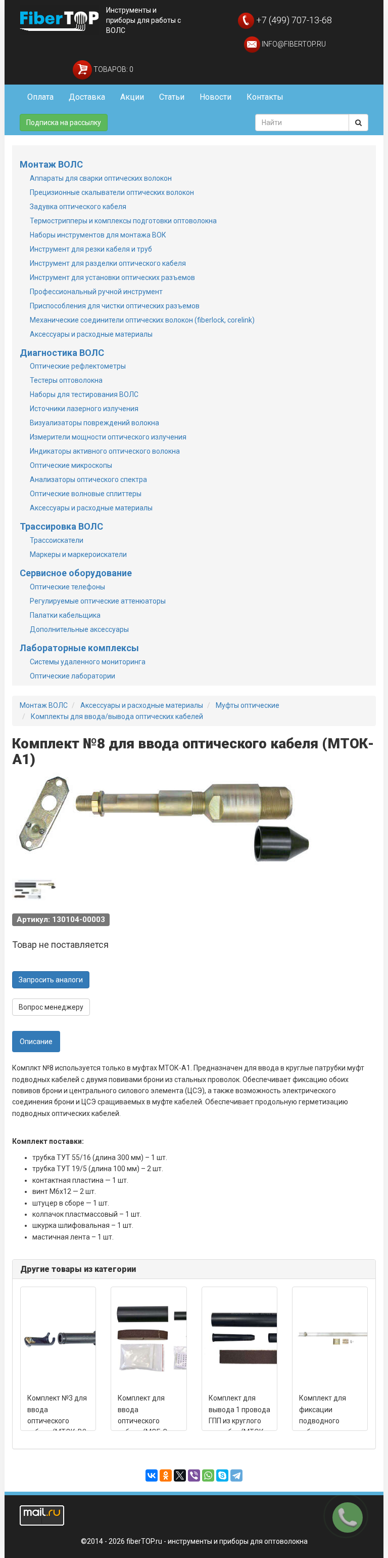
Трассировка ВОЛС (61, 526)
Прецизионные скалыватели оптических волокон (112, 192)
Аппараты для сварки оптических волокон (101, 178)
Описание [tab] (36, 1041)
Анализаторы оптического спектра (88, 479)
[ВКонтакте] (152, 1475)
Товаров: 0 (112, 69)
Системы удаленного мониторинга (88, 662)
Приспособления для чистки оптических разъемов (115, 306)
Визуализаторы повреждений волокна (94, 423)
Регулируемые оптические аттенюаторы (98, 601)
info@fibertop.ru (293, 44)
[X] (180, 1475)
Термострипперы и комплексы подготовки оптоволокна (123, 221)
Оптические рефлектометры (78, 366)
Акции (132, 97)
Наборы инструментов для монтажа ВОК (98, 235)
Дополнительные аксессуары (79, 629)
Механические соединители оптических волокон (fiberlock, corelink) (142, 320)
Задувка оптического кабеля (78, 207)
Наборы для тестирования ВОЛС (84, 394)
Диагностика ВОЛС (62, 352)
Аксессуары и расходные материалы (91, 334)
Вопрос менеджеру (51, 1007)
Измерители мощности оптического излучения (108, 437)
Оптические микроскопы (71, 465)
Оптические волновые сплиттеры (85, 494)
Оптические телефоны (67, 587)
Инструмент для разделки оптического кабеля (108, 263)
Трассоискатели (56, 540)
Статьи (171, 97)
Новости (215, 97)
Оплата (40, 97)
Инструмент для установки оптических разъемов (112, 277)
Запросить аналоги (51, 980)
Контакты (265, 97)
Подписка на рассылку (63, 122)
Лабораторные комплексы (79, 648)
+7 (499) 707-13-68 (293, 20)
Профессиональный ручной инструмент (96, 292)
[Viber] (194, 1475)
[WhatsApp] (208, 1475)
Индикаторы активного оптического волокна (105, 451)
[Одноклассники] (166, 1475)
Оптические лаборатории (72, 676)
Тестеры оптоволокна (66, 380)
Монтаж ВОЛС (51, 164)
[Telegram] (236, 1475)
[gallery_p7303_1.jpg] (35, 890)
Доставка (87, 97)
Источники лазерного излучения (84, 409)
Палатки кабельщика (65, 615)
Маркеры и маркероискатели (78, 554)
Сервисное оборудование (76, 573)
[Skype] (222, 1475)
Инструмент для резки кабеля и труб (91, 249)
